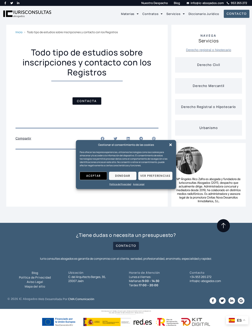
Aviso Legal (138, 184)
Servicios (173, 14)
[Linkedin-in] (18, 3)
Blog (35, 273)
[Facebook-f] (5, 3)
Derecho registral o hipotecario (208, 50)
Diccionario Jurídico (204, 14)
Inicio (19, 32)
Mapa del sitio (35, 286)
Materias (127, 14)
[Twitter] (12, 3)
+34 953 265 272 (200, 277)
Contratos (150, 14)
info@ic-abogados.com (205, 281)
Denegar (122, 176)
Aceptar (93, 176)
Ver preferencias (155, 176)
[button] (170, 145)
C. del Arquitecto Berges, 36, (87, 277)
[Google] (241, 300)
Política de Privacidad (120, 184)
